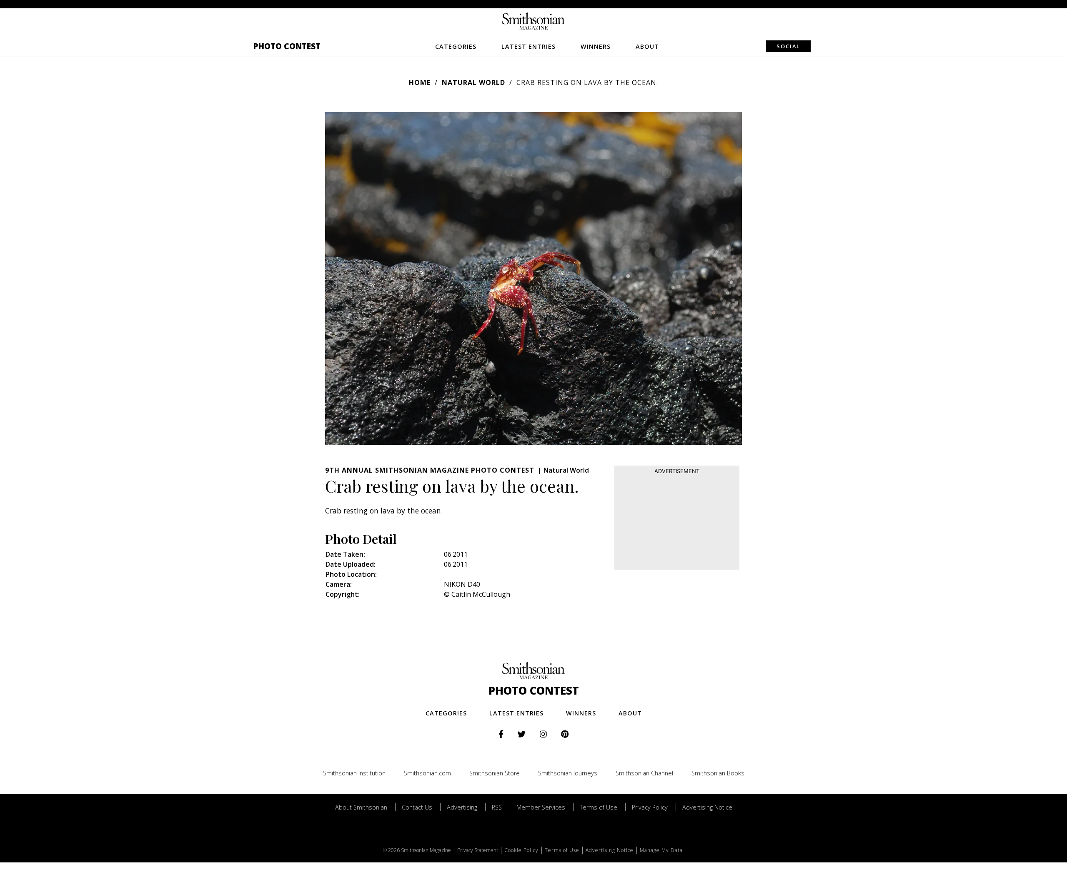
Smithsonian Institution (354, 773)
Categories (455, 46)
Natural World (473, 82)
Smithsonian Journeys (567, 773)
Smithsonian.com (427, 773)
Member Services (540, 807)
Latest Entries (528, 46)
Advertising (462, 807)
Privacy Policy (650, 807)
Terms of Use (598, 807)
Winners (596, 46)
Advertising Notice (707, 807)
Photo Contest (287, 46)
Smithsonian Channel (644, 773)
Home (420, 82)
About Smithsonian (361, 807)
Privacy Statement (477, 850)
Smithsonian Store (494, 773)
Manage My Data (661, 850)
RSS (497, 807)
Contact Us (417, 807)
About (647, 46)
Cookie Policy (521, 850)
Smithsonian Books (717, 773)
